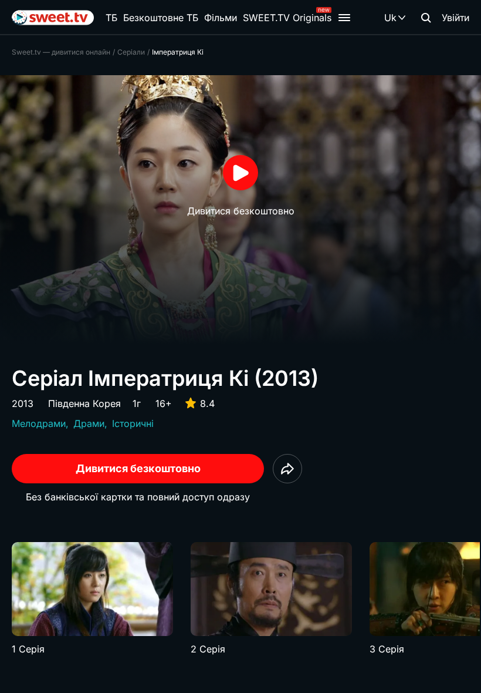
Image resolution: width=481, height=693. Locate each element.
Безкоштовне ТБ (160, 17)
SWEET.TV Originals (287, 17)
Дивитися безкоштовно (138, 468)
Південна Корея (84, 403)
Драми (88, 423)
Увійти (455, 17)
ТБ (111, 17)
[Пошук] (426, 17)
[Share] (287, 468)
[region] (240, 599)
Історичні (133, 423)
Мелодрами (39, 423)
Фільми (220, 17)
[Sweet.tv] (53, 17)
